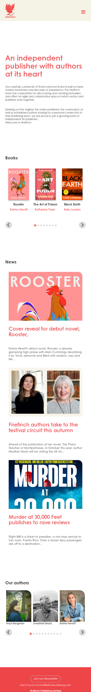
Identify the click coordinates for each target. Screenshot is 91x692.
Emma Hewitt (19, 209)
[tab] (35, 225)
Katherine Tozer (45, 209)
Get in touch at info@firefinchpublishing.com (45, 685)
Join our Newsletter (45, 678)
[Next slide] (82, 225)
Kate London (72, 209)
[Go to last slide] (8, 225)
